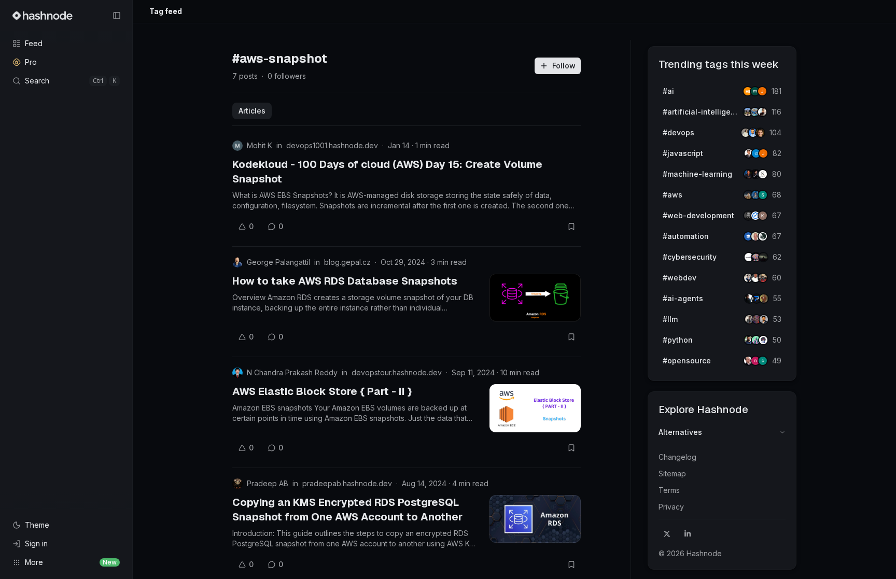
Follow (564, 65)
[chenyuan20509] (763, 361)
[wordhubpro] (763, 215)
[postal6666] (764, 298)
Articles (252, 110)
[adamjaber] (764, 319)
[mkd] (763, 257)
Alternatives (680, 432)
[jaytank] (763, 340)
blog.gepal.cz (347, 262)
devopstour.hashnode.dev (397, 372)
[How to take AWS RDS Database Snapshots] (535, 297)
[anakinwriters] (763, 236)
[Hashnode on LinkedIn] (687, 534)
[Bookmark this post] (571, 226)
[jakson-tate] (760, 133)
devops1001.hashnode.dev (332, 145)
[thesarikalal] (763, 174)
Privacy (671, 506)
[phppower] (763, 278)
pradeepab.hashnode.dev (347, 483)
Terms (669, 490)
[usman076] (762, 112)
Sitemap (672, 473)
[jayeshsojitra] (762, 91)
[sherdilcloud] (763, 195)
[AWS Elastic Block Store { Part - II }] (535, 408)
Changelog (677, 457)
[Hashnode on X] (667, 534)
